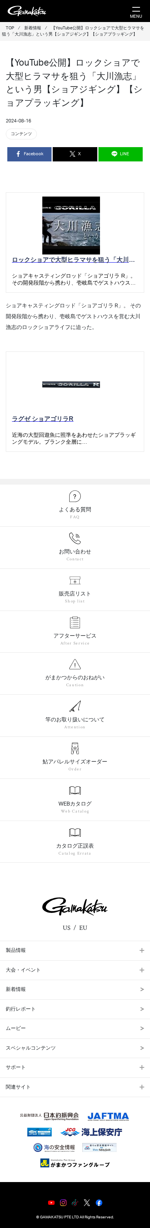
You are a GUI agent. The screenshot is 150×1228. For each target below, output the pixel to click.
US (66, 928)
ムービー (16, 1028)
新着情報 (16, 989)
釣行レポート (21, 1009)
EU (83, 928)
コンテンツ (21, 134)
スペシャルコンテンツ (31, 1048)
